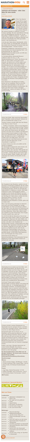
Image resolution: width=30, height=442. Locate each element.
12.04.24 (4, 412)
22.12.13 (4, 423)
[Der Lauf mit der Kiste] (8, 407)
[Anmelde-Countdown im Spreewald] (8, 423)
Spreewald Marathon (8, 8)
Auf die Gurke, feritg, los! (15, 406)
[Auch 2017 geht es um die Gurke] (8, 419)
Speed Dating (13, 403)
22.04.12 (4, 403)
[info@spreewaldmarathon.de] (7, 385)
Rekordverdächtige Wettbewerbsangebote (15, 412)
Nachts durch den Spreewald (17, 428)
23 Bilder (25, 322)
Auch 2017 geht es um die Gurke (18, 419)
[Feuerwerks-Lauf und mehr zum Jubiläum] (8, 430)
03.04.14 (4, 421)
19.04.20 (4, 397)
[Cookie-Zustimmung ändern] (3, 437)
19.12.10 (4, 433)
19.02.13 (4, 428)
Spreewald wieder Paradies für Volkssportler (17, 421)
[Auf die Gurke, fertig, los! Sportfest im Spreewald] (8, 433)
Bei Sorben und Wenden (15, 404)
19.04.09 (4, 406)
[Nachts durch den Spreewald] (8, 428)
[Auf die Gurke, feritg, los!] (8, 405)
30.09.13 (4, 426)
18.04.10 (4, 404)
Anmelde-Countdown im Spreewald (18, 423)
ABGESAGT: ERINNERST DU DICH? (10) (17, 397)
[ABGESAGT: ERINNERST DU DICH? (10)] (8, 397)
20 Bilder (25, 181)
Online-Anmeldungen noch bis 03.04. (17, 417)
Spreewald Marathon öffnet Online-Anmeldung (18, 426)
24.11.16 (4, 419)
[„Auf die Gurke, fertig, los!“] (8, 414)
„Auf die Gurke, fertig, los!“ (16, 414)
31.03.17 (4, 417)
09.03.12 (4, 430)
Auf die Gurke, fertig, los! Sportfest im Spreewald (18, 433)
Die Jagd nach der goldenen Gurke (16, 400)
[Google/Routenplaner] (21, 385)
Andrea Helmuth (8, 16)
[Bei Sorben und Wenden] (8, 404)
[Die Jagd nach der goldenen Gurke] (8, 400)
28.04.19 (4, 400)
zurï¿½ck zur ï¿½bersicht (9, 437)
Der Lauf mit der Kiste (15, 407)
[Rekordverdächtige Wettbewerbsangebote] (8, 412)
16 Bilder (25, 114)
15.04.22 (4, 414)
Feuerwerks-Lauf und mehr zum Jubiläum (17, 430)
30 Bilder (25, 263)
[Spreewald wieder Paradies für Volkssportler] (8, 421)
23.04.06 (4, 407)
